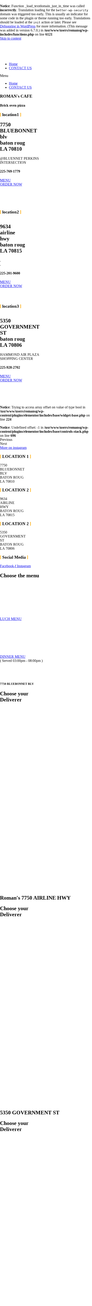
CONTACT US (20, 68)
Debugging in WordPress (18, 26)
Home (13, 64)
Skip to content (10, 38)
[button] (46, 76)
